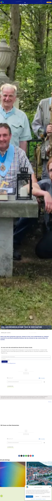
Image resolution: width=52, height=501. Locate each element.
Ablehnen (37, 496)
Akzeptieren (29, 496)
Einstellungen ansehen (46, 496)
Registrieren (13, 363)
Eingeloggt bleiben (6, 360)
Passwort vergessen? (6, 363)
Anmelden (42, 378)
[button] (49, 487)
